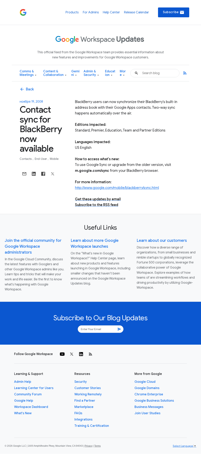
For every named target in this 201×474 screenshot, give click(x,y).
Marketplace (83, 407)
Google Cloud (144, 382)
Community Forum (28, 394)
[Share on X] (52, 174)
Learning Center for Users (33, 388)
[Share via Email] (24, 174)
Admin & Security (91, 73)
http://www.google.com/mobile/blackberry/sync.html (117, 188)
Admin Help (22, 382)
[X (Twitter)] (71, 354)
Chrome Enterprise (148, 394)
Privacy (88, 446)
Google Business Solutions (154, 401)
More (123, 73)
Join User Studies (147, 413)
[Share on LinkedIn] (33, 174)
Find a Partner (84, 401)
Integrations (83, 420)
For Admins (91, 12)
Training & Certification (91, 426)
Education (110, 73)
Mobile (54, 159)
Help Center (111, 12)
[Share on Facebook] (43, 174)
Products (72, 12)
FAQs (78, 413)
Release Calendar (136, 12)
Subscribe (173, 12)
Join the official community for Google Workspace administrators (33, 246)
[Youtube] (62, 354)
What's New (23, 413)
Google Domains (146, 388)
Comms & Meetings (28, 73)
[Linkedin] (81, 354)
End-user (41, 159)
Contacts (26, 159)
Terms (97, 446)
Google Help (23, 401)
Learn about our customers (162, 240)
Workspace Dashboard (31, 407)
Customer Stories (87, 388)
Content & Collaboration (54, 73)
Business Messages (148, 407)
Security (80, 382)
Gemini (75, 73)
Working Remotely (88, 394)
